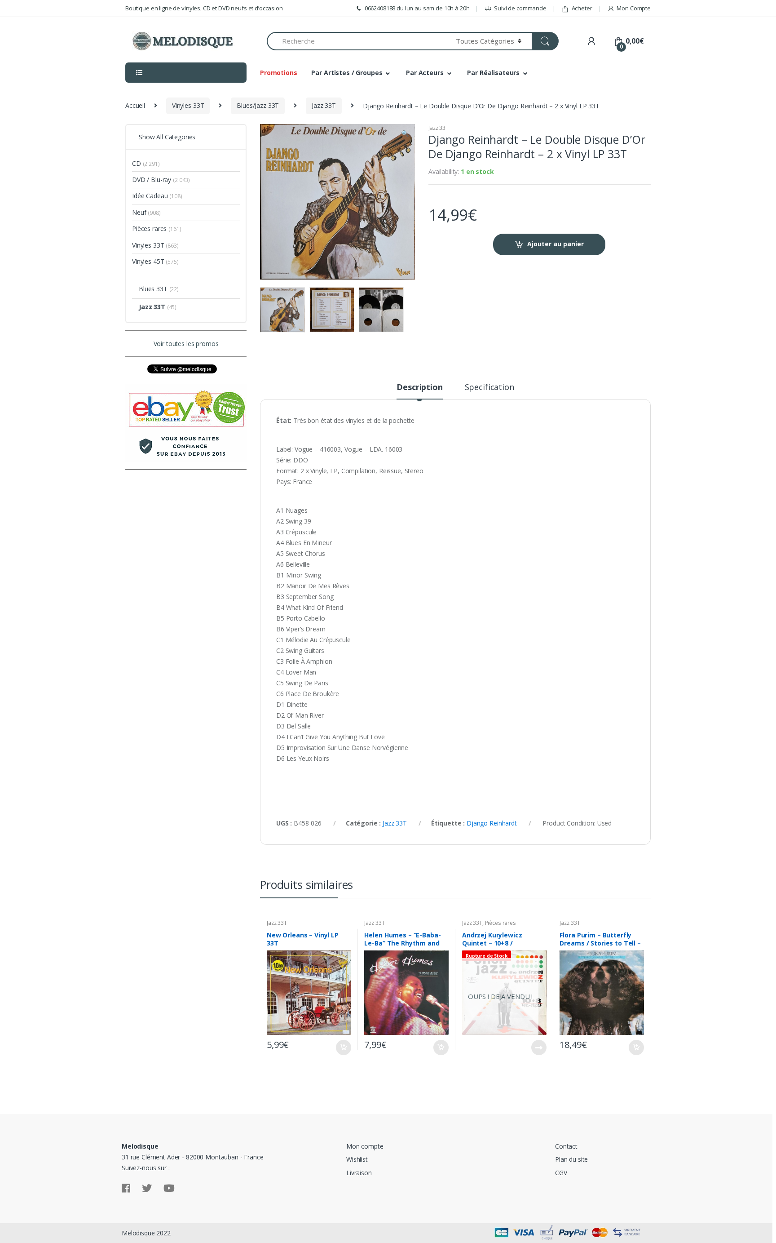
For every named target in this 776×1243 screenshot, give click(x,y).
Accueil (135, 105)
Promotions (278, 72)
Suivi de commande (520, 8)
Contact (566, 1146)
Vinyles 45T (148, 261)
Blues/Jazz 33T (258, 105)
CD (136, 163)
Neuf (139, 212)
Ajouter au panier (555, 244)
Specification (489, 387)
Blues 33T (153, 288)
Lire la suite (538, 1047)
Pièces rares (500, 923)
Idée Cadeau (150, 195)
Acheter (582, 8)
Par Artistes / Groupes (346, 72)
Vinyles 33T (188, 105)
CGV (561, 1172)
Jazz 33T (324, 105)
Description (419, 387)
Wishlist (357, 1159)
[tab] (419, 391)
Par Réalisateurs (493, 72)
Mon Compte (634, 8)
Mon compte (365, 1146)
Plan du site (571, 1159)
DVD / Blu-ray (151, 179)
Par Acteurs (424, 72)
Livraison (359, 1172)
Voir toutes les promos (186, 343)
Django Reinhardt (492, 823)
